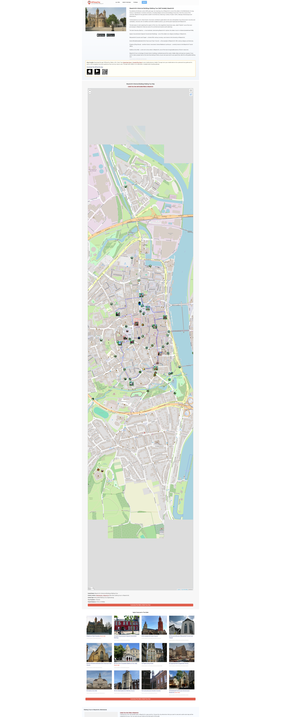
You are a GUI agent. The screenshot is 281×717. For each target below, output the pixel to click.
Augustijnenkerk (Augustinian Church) (179, 663)
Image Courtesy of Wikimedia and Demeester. (138, 59)
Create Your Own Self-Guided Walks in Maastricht (140, 87)
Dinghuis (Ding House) (148, 663)
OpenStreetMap (185, 589)
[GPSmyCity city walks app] (95, 2)
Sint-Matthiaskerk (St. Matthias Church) (125, 691)
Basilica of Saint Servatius (94, 636)
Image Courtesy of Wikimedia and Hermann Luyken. (178, 695)
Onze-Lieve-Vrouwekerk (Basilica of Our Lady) (126, 663)
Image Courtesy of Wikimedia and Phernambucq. (96, 693)
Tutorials (135, 2)
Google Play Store (137, 62)
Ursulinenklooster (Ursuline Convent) (151, 691)
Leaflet (178, 589)
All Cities (118, 2)
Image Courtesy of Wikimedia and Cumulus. (122, 693)
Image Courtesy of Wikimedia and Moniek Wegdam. (179, 640)
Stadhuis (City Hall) (92, 691)
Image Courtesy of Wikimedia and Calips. (121, 667)
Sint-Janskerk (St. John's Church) (150, 636)
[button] (125, 337)
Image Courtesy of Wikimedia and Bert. (94, 638)
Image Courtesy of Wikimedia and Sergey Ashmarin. (151, 638)
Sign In (144, 2)
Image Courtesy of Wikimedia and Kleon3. (122, 640)
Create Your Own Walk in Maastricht (129, 713)
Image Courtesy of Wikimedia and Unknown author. (178, 666)
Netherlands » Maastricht (102, 595)
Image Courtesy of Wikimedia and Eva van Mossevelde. (152, 666)
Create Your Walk (126, 2)
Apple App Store (127, 62)
